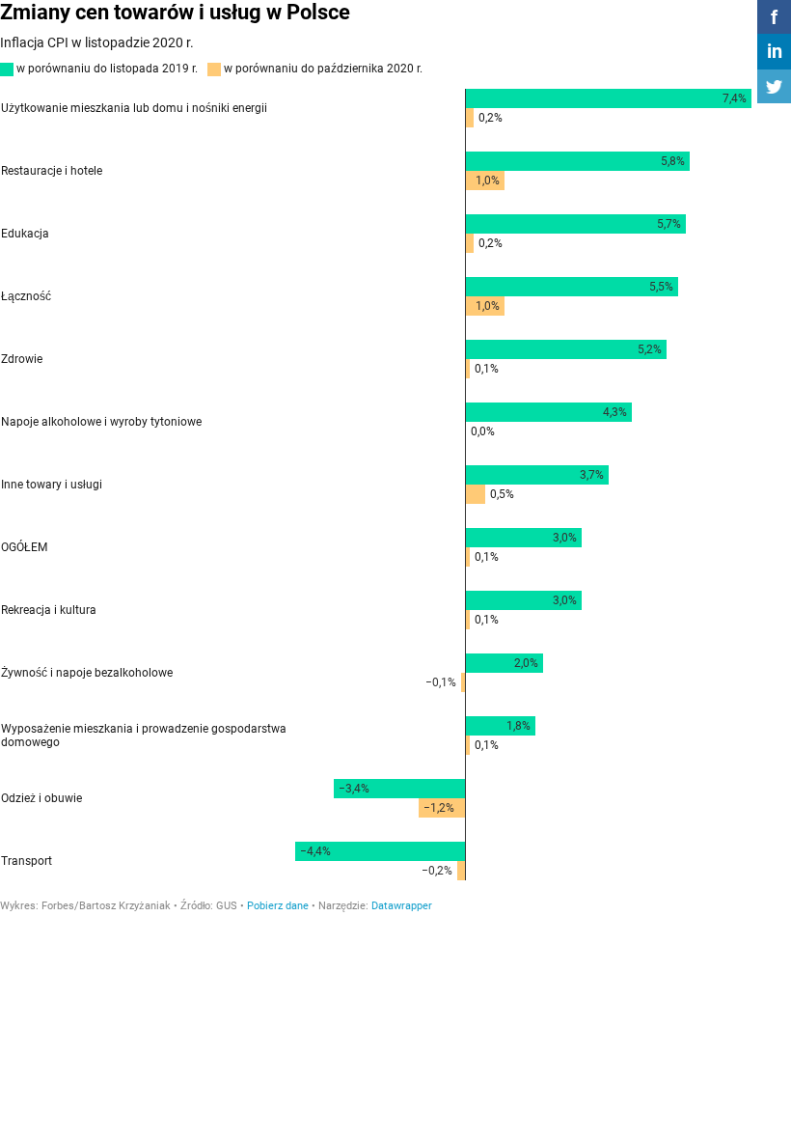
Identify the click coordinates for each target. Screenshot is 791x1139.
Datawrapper (401, 906)
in (774, 51)
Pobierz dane (278, 906)
